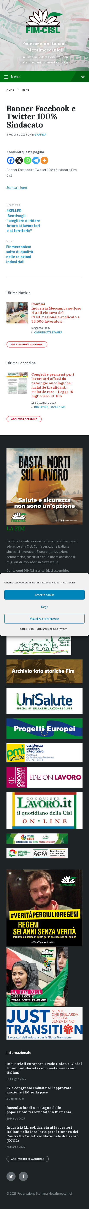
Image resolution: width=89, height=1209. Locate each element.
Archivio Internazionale (27, 1159)
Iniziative (41, 407)
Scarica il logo (16, 187)
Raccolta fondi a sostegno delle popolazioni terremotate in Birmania (38, 1109)
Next (10, 241)
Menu (15, 76)
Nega (44, 606)
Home (10, 89)
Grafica (40, 134)
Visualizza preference (44, 618)
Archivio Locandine (24, 419)
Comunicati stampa (48, 332)
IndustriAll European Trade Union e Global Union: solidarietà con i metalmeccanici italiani (44, 1068)
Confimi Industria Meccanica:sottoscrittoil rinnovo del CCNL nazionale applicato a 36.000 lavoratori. (56, 312)
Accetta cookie (45, 595)
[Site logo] (44, 36)
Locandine (57, 407)
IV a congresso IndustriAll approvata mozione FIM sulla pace (38, 1090)
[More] (44, 160)
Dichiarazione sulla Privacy (52, 628)
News (25, 89)
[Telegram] (36, 160)
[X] (19, 160)
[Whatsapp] (27, 160)
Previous (13, 205)
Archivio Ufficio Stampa (27, 344)
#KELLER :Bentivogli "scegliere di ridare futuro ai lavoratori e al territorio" (23, 220)
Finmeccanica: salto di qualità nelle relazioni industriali (19, 254)
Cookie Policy (27, 628)
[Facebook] (10, 160)
